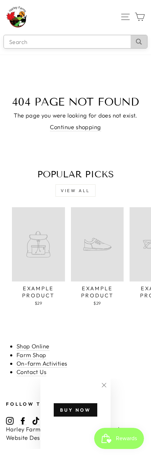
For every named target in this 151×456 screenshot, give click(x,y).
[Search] (139, 41)
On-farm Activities (42, 363)
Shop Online (33, 346)
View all (75, 190)
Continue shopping (75, 127)
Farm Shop (31, 355)
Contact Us (31, 371)
